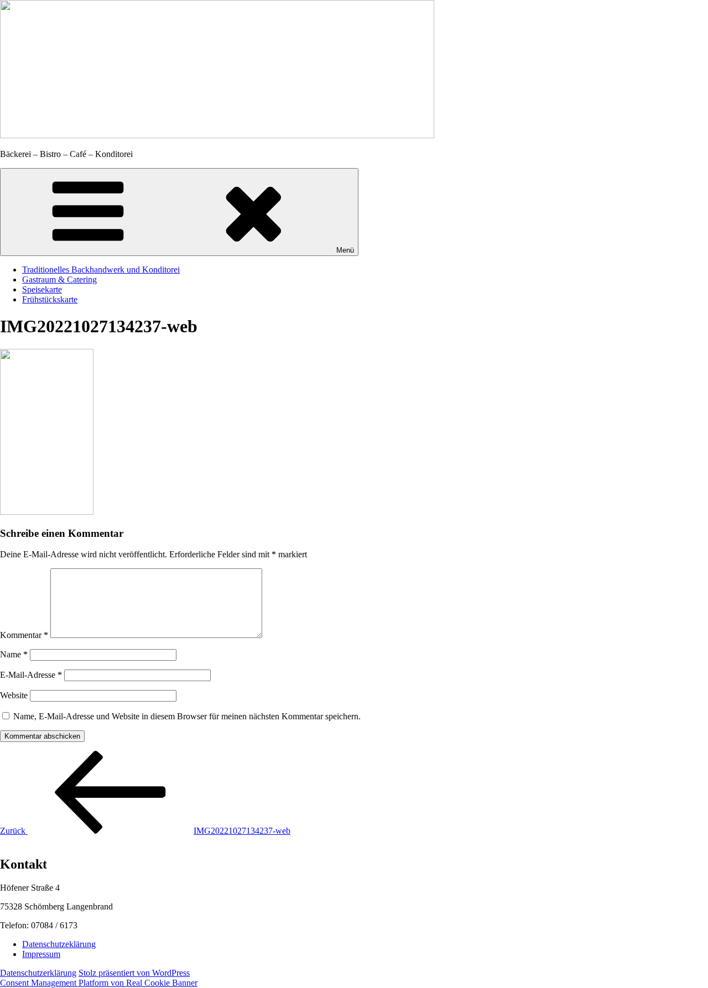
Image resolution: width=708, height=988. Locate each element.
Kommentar (24, 635)
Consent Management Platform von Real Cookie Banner (98, 982)
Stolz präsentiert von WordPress (134, 972)
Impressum (41, 954)
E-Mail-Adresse (31, 674)
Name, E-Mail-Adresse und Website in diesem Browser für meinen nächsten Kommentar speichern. (187, 716)
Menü (345, 250)
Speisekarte (42, 289)
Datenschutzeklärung (59, 944)
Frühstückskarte (49, 299)
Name (14, 654)
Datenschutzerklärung (38, 972)
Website (14, 695)
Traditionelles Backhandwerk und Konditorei (101, 269)
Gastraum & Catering (59, 279)
